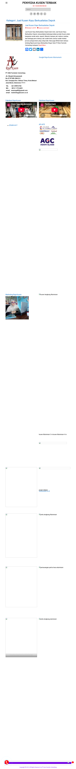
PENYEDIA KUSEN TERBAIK (39, 2)
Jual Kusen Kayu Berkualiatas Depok (39, 25)
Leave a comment (44, 28)
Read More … (42, 45)
